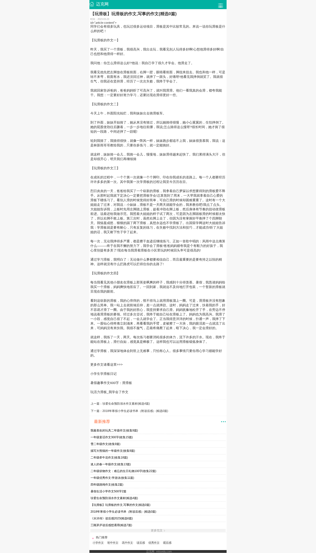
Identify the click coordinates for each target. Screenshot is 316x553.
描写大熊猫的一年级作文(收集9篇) (113, 450)
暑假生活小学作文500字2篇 (108, 491)
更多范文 (157, 530)
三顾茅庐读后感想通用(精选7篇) (111, 525)
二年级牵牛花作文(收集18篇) (109, 457)
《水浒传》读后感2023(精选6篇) (112, 518)
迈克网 (102, 4)
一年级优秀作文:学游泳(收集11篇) (112, 477)
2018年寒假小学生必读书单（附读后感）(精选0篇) (135, 410)
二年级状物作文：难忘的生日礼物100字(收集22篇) (123, 471)
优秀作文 (153, 542)
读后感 (141, 542)
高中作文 (127, 542)
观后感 (167, 542)
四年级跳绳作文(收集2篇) (107, 484)
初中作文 (112, 542)
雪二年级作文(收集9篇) (105, 444)
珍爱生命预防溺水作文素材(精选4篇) (126, 403)
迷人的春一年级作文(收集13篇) (111, 464)
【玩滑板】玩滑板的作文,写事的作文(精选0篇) (120, 504)
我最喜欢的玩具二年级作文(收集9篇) (114, 430)
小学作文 (98, 542)
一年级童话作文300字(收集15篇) (112, 437)
